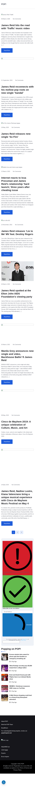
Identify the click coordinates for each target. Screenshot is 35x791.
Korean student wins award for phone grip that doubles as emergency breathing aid (19, 656)
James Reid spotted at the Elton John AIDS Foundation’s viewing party (16, 293)
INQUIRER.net (5, 747)
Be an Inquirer (5, 756)
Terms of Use (24, 639)
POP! (3, 4)
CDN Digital (4, 750)
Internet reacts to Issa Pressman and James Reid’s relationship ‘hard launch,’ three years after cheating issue (15, 183)
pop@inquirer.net (6, 733)
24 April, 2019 (5, 484)
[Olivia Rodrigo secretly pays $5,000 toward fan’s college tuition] (4, 668)
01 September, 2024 (6, 80)
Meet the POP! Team (7, 724)
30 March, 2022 (5, 284)
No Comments (17, 19)
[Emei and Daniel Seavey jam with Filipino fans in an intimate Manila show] (4, 677)
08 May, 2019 (5, 415)
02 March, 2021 (5, 344)
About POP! (4, 721)
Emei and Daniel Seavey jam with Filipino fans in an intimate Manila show (20, 677)
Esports (3, 753)
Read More (7, 50)
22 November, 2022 (6, 224)
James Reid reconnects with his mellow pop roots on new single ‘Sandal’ (17, 89)
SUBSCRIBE (29, 624)
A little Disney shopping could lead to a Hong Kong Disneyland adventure (20, 697)
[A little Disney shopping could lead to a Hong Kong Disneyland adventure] (4, 697)
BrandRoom (4, 728)
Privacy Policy (23, 640)
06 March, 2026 (5, 19)
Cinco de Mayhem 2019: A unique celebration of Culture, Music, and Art (16, 424)
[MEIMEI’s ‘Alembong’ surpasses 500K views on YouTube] (4, 688)
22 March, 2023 (5, 171)
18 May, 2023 (5, 127)
